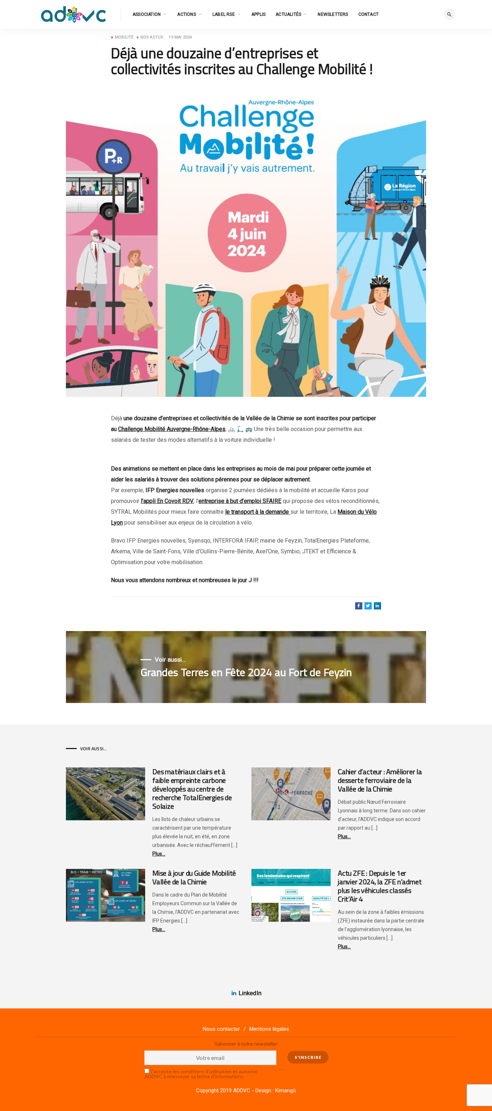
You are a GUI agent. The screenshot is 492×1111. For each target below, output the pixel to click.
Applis (258, 14)
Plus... (158, 854)
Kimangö (285, 1090)
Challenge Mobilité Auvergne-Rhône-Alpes (171, 429)
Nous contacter (221, 1029)
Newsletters (333, 14)
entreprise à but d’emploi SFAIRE (239, 501)
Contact (368, 14)
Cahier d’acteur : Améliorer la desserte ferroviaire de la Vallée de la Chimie (380, 780)
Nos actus (152, 37)
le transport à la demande (257, 511)
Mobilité (124, 37)
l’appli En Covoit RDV (167, 501)
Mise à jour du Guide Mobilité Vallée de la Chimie (194, 877)
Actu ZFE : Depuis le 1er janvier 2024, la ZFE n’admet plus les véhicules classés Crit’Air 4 (379, 885)
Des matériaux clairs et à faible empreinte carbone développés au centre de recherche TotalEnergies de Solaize (192, 789)
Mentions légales (269, 1029)
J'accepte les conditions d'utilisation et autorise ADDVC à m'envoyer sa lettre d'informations (201, 1073)
